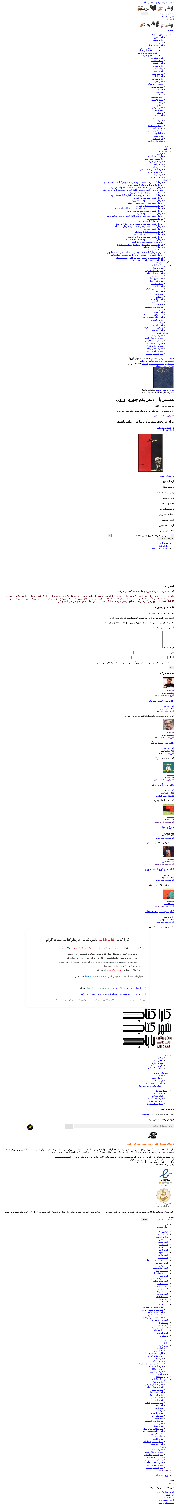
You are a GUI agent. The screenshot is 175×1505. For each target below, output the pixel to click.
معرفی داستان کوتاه (154, 338)
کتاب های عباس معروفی (160, 700)
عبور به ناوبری (167, 2)
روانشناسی (158, 68)
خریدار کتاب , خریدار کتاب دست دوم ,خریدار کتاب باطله (138, 226)
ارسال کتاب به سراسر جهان (150, 1086)
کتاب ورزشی (157, 79)
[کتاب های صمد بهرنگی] (168, 730)
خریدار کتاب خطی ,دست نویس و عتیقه (145, 203)
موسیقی (159, 304)
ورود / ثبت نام (162, 1475)
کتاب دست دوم (156, 66)
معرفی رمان (157, 335)
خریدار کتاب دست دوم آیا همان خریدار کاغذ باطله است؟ (137, 208)
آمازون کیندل (157, 128)
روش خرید (158, 1060)
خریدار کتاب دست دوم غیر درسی (148, 234)
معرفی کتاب (157, 1063)
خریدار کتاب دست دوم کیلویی (149, 205)
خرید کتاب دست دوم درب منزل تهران (146, 242)
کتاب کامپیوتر (157, 299)
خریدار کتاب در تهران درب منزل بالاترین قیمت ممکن (139, 257)
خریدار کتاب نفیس (154, 218)
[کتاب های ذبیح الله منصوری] (168, 856)
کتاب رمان (158, 40)
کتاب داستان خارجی (154, 270)
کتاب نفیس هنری (150, 55)
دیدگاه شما (168, 647)
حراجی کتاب (157, 138)
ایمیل (171, 657)
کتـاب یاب (158, 1075)
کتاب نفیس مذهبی (149, 47)
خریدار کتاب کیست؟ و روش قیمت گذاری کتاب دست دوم (137, 195)
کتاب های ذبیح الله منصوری (159, 869)
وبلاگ (160, 1057)
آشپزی (160, 105)
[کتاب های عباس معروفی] (168, 687)
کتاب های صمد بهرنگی (162, 742)
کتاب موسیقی (156, 86)
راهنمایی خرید (162, 1090)
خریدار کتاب (157, 1078)
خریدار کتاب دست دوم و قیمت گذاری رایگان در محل (139, 224)
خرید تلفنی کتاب (155, 1098)
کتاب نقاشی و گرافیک (153, 1317)
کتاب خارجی (157, 115)
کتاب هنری (158, 291)
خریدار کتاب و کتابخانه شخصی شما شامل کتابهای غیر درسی (136, 187)
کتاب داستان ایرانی (154, 273)
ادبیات (160, 112)
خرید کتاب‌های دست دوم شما (98, 976)
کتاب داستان (157, 268)
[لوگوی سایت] (165, 11)
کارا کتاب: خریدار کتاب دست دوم (148, 260)
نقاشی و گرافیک (155, 84)
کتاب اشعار (158, 325)
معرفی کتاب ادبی (155, 351)
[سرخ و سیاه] (168, 814)
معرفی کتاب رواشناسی (152, 348)
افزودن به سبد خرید (165, 538)
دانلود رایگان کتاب (155, 1068)
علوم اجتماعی (156, 99)
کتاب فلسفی (157, 320)
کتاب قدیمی (157, 63)
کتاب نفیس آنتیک (155, 45)
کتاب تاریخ (158, 37)
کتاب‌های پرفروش (154, 131)
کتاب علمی (158, 309)
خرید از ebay (157, 174)
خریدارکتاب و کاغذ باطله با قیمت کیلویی (145, 185)
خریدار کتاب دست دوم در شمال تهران (146, 192)
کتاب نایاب (158, 42)
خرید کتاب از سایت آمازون (151, 169)
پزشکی (159, 296)
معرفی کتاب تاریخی (154, 346)
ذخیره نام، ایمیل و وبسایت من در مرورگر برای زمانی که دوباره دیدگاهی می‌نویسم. (134, 662)
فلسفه (160, 123)
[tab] (164, 543)
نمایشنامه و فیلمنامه (154, 307)
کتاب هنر (159, 81)
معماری (159, 89)
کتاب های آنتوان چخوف (161, 784)
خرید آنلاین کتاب (155, 1101)
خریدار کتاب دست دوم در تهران (149, 231)
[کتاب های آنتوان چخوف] (168, 772)
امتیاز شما (168, 627)
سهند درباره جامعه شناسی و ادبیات (158, 363)
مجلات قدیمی (157, 60)
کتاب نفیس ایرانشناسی (147, 50)
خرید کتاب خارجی (155, 161)
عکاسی (159, 94)
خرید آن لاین (157, 166)
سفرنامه (159, 110)
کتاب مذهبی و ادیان (154, 289)
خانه (172, 358)
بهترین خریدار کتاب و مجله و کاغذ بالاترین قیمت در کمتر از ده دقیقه (133, 190)
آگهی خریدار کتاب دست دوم (150, 221)
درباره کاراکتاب (156, 1080)
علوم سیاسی (157, 97)
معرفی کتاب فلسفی (153, 340)
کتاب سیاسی (157, 330)
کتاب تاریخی (157, 276)
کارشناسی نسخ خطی (153, 159)
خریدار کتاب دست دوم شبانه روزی (147, 200)
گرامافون (158, 133)
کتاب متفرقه (157, 58)
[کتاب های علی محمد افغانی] (168, 898)
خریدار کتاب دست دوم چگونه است (147, 213)
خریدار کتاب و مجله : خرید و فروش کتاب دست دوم (140, 244)
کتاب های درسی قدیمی (152, 317)
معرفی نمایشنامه (155, 343)
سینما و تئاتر (157, 73)
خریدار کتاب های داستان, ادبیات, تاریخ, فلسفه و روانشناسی (136, 255)
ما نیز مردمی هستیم (164, 390)
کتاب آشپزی (157, 302)
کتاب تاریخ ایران (156, 278)
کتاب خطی (158, 71)
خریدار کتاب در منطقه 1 (152, 247)
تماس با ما (158, 1093)
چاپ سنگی (158, 118)
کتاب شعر (158, 136)
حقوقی (160, 120)
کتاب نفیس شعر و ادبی (147, 53)
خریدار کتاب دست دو (153, 229)
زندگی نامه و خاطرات (153, 327)
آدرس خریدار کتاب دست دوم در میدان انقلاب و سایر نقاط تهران (134, 252)
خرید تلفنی (158, 164)
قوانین (160, 154)
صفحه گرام (93, 947)
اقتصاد (160, 102)
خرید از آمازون (156, 177)
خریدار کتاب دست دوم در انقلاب (148, 198)
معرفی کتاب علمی (154, 353)
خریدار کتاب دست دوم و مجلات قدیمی (145, 237)
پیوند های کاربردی (160, 1073)
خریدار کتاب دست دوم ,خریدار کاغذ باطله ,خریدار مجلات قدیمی (134, 216)
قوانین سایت (157, 1096)
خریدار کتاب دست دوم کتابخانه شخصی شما (143, 239)
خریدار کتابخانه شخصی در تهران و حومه (145, 211)
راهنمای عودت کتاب (154, 1083)
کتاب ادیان (158, 76)
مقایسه (165, 1473)
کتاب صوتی (158, 312)
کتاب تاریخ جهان (155, 281)
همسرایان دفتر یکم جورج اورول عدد (154, 535)
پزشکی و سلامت (155, 125)
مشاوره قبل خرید (155, 1103)
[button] (165, 711)
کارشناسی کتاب (155, 156)
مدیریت (159, 92)
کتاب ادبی (158, 286)
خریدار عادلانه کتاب (154, 250)
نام (172, 652)
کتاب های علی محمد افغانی (159, 911)
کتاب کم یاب (157, 107)
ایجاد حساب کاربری (165, 1492)
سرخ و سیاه (167, 827)
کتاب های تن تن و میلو (153, 314)
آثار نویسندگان (156, 1065)
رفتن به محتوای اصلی (150, 2)
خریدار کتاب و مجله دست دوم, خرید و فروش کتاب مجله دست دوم (133, 182)
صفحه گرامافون (155, 141)
